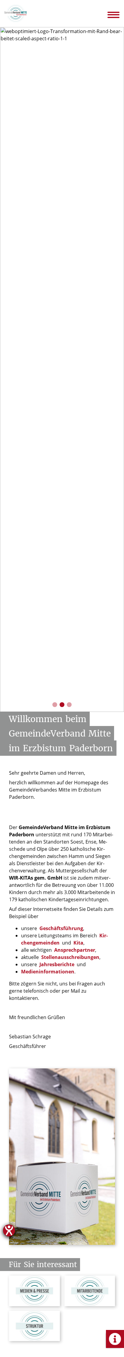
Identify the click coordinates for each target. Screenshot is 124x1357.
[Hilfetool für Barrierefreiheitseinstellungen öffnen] (9, 1230)
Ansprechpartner (74, 950)
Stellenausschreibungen (70, 957)
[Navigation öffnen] (117, 14)
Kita (78, 942)
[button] (54, 704)
